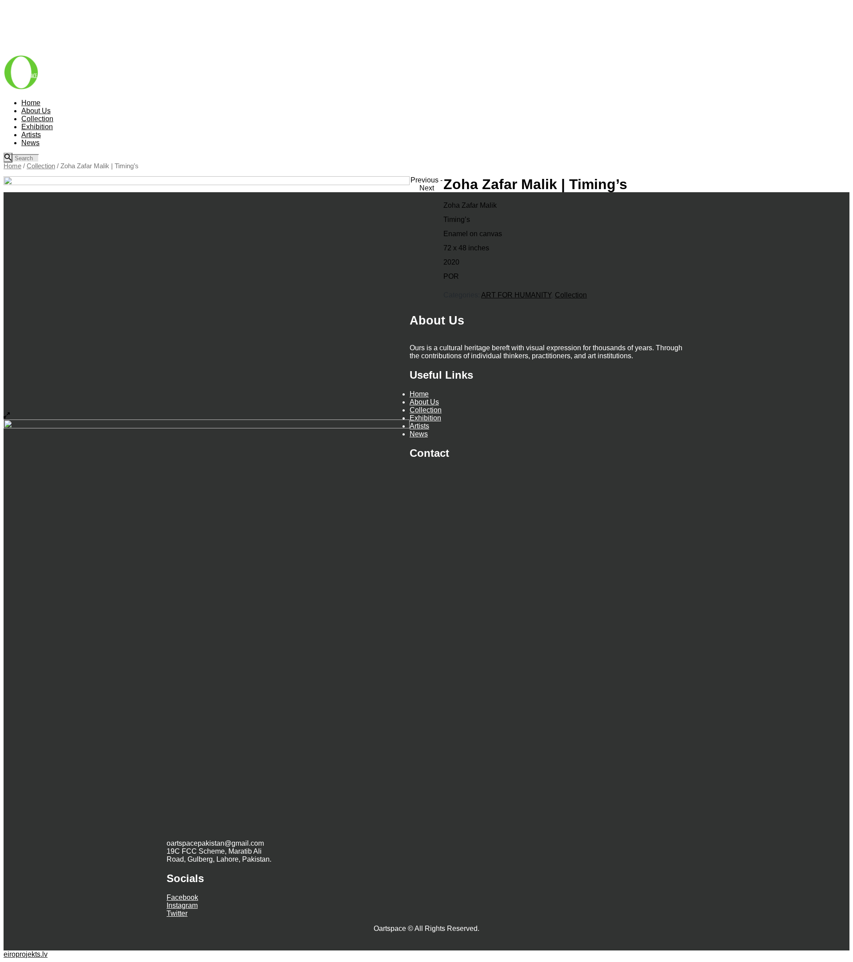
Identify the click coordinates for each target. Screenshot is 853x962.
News (419, 434)
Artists (419, 426)
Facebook (182, 897)
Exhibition (425, 418)
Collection (41, 166)
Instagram (182, 905)
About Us (424, 402)
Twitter (177, 913)
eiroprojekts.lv (26, 954)
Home (12, 166)
